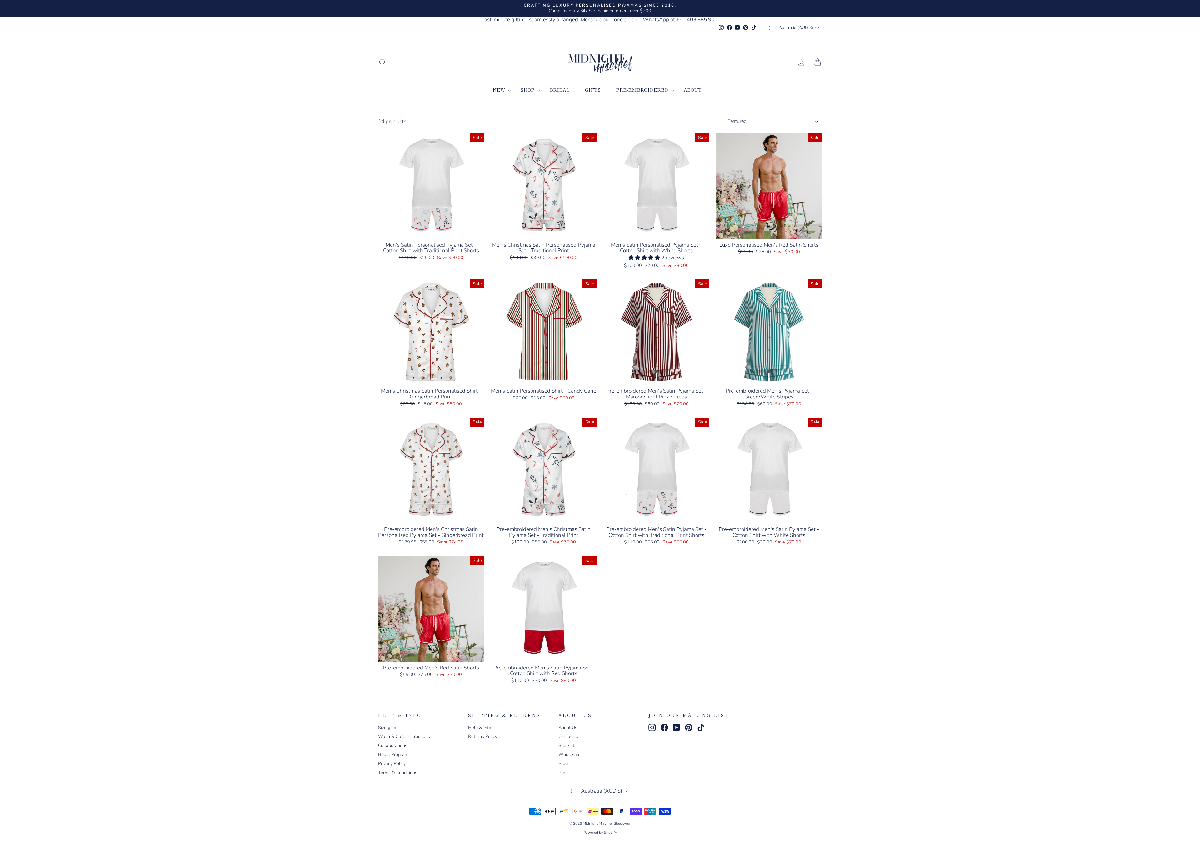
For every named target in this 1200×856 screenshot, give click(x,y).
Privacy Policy (392, 763)
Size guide (388, 727)
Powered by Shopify (600, 832)
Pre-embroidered (643, 89)
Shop (528, 89)
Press (564, 772)
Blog (563, 763)
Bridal (560, 89)
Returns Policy (482, 736)
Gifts (593, 89)
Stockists (567, 745)
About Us (567, 727)
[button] (644, 257)
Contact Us (569, 736)
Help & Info (479, 727)
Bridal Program (393, 754)
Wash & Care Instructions (404, 736)
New (499, 89)
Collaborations (392, 745)
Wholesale (569, 754)
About (693, 89)
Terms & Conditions (397, 772)
